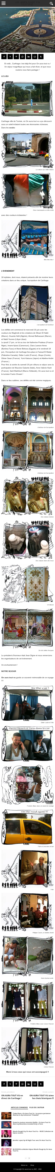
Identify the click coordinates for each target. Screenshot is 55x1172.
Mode (4, 50)
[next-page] (29, 1158)
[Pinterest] (16, 56)
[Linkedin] (28, 56)
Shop (32, 1165)
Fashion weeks (13, 50)
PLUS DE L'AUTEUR (36, 1107)
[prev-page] (26, 1158)
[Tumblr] (41, 56)
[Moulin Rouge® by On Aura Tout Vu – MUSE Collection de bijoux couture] (6, 1133)
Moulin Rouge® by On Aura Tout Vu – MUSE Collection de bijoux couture (33, 1132)
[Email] (34, 56)
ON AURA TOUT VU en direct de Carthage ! (12, 1096)
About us (24, 1165)
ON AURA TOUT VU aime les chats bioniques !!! (42, 1096)
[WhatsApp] (22, 56)
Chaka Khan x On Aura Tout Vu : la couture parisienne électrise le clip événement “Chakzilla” (31, 1114)
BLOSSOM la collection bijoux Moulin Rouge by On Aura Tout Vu (32, 1150)
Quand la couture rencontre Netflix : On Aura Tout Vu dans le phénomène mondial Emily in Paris (31, 1123)
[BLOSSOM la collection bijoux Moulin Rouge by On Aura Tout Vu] (6, 1151)
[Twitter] (10, 56)
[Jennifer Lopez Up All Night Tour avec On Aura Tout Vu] (6, 1142)
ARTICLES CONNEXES (19, 1107)
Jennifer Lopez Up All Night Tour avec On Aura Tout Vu (32, 1140)
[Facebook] (4, 56)
